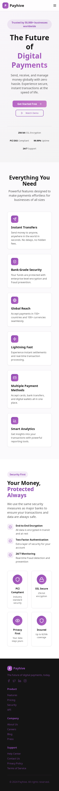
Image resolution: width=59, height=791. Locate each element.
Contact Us (13, 758)
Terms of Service (16, 768)
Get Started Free (27, 104)
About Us (12, 724)
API (9, 709)
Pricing (11, 700)
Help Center (14, 753)
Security (11, 705)
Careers (11, 729)
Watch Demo (32, 113)
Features (12, 695)
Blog (9, 734)
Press (10, 739)
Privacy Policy (15, 763)
